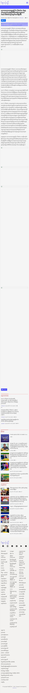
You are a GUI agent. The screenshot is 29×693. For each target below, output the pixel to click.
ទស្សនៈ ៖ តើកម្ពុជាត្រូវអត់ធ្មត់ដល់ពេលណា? (19, 506)
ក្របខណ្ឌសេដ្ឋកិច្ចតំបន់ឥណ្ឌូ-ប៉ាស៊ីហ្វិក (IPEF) (10, 673)
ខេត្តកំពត (3, 592)
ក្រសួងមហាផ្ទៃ (13, 601)
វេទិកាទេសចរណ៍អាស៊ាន (6, 664)
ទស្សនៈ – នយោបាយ (3, 556)
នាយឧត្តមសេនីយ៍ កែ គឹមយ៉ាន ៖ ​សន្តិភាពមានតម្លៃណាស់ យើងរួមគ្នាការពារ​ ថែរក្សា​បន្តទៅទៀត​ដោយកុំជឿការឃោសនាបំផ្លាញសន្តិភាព (10, 412)
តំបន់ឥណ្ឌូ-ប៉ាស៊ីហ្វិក (5, 671)
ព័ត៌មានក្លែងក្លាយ (22, 583)
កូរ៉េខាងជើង (21, 598)
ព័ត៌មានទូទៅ (21, 18)
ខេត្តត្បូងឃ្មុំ (3, 601)
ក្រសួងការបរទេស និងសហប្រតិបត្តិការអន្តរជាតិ (13, 597)
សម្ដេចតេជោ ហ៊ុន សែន (21, 557)
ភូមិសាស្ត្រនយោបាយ (21, 573)
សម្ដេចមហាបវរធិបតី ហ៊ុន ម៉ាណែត (22, 553)
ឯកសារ (2, 568)
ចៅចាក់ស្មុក (21, 576)
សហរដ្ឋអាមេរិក (22, 592)
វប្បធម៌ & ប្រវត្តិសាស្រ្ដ (4, 562)
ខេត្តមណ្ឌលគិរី (4, 597)
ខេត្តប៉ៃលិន (3, 590)
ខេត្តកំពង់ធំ (3, 594)
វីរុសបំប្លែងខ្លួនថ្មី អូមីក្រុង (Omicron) (13, 565)
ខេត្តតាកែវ (3, 585)
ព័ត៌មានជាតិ (3, 551)
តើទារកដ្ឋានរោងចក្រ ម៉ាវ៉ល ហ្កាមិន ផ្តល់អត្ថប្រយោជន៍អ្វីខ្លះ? (18, 488)
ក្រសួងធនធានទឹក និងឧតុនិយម (13, 609)
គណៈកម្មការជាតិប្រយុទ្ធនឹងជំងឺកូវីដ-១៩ (13, 578)
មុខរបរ (2, 566)
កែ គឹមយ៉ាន (4, 389)
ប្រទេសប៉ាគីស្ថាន (22, 610)
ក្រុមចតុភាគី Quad (5, 677)
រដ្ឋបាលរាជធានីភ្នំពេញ (4, 575)
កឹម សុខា (21, 580)
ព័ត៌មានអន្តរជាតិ (4, 553)
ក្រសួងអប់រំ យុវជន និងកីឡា (13, 606)
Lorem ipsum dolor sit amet (17, 434)
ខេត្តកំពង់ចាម (3, 603)
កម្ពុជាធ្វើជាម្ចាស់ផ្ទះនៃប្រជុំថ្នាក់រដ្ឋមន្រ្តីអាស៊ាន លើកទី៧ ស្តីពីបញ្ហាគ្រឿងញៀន (10, 420)
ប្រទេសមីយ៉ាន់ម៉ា (4, 639)
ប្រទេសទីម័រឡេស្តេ (4, 650)
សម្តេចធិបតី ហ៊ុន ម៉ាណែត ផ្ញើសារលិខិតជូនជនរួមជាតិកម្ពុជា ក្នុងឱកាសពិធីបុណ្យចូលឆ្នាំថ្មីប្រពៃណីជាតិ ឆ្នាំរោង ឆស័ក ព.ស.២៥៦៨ (18, 518)
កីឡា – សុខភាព (4, 572)
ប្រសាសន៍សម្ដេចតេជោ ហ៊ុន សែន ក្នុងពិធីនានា (22, 563)
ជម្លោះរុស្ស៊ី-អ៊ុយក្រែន (22, 615)
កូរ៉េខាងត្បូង (21, 601)
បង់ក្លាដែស (21, 607)
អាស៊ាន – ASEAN (5, 653)
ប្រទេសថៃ (3, 632)
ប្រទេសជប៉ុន (21, 596)
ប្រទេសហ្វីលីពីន (4, 646)
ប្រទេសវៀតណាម (4, 635)
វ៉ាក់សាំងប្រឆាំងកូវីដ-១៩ (13, 569)
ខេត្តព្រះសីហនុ (4, 581)
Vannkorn (15, 688)
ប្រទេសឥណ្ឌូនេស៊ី (4, 648)
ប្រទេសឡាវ (3, 637)
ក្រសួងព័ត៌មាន (13, 613)
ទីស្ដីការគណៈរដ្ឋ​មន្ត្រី (13, 592)
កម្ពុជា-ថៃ (3, 630)
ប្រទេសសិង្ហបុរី (4, 641)
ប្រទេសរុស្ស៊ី (21, 587)
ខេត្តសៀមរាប (3, 579)
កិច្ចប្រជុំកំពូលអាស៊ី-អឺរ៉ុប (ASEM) (8, 662)
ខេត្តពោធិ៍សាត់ (4, 583)
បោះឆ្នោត (12, 551)
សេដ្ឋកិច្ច (2, 682)
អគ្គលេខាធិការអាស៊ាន (5, 655)
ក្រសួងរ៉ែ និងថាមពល (12, 616)
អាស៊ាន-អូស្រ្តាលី (4, 659)
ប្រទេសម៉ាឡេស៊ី (4, 644)
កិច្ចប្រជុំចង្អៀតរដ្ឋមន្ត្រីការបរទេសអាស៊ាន (9, 666)
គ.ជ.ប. (11, 589)
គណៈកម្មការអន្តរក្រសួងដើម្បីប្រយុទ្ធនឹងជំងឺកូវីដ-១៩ (13, 584)
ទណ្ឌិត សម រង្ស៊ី (22, 578)
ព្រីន (4, 20)
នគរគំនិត (3, 570)
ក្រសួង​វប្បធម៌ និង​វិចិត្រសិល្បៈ (13, 623)
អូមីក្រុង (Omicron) (12, 556)
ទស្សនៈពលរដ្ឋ (22, 568)
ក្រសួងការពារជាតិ (13, 603)
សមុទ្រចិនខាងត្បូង (4, 668)
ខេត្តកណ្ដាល (3, 599)
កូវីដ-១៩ (12, 553)
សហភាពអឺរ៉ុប (21, 594)
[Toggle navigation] (26, 2)
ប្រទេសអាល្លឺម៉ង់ (22, 605)
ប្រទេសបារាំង (21, 603)
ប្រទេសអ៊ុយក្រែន (22, 589)
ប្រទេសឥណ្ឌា (21, 612)
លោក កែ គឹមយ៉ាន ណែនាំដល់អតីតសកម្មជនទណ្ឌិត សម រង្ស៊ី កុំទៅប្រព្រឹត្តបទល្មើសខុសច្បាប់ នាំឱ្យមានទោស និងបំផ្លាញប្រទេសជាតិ (9, 401)
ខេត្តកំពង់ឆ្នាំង (3, 588)
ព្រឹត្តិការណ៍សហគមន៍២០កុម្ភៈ (13, 573)
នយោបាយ (21, 570)
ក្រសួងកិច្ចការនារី (13, 627)
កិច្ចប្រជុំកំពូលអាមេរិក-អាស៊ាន (7, 675)
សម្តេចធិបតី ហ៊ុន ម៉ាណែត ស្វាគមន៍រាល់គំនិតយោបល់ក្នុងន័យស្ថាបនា (19, 474)
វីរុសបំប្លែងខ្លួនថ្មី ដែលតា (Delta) (13, 560)
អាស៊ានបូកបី (3, 657)
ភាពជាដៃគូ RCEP (4, 680)
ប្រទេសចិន (21, 585)
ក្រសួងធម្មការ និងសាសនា (13, 619)
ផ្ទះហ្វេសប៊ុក (3, 423)
